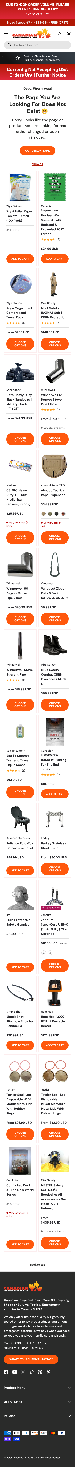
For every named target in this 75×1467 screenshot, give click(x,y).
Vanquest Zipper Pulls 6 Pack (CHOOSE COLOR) (54, 593)
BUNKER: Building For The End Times (53, 764)
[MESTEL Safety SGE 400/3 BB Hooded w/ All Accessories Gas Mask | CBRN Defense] (55, 1161)
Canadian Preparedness (47, 1457)
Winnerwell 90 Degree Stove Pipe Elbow (17, 593)
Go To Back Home (37, 150)
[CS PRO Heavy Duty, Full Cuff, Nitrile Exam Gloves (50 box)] (20, 466)
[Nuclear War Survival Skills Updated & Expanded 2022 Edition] (55, 187)
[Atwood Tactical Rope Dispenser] (55, 466)
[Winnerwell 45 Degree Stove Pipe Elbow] (55, 371)
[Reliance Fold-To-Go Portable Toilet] (20, 819)
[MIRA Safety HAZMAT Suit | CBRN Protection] (55, 284)
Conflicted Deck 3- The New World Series (20, 1190)
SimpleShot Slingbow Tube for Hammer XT (19, 1021)
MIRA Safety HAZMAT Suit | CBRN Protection (54, 312)
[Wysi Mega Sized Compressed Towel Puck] (20, 284)
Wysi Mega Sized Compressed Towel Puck (19, 312)
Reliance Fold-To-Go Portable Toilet (19, 845)
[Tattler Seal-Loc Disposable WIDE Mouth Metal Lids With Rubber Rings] (20, 1071)
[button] (69, 33)
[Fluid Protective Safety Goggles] (20, 896)
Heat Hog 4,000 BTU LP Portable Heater (53, 1021)
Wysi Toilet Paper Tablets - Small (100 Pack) (19, 216)
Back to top (37, 1264)
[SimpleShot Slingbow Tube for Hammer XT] (20, 993)
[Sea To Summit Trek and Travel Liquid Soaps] (20, 732)
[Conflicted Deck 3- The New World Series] (20, 1161)
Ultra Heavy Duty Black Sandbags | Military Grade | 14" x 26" (19, 402)
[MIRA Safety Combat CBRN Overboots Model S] (55, 646)
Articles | (9, 1457)
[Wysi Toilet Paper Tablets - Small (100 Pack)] (20, 187)
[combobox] (37, 45)
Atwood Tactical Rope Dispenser (53, 492)
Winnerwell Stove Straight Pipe (19, 672)
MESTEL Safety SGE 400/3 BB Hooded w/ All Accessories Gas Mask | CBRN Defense (54, 1196)
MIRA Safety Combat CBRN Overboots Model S (54, 677)
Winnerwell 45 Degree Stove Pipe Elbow (51, 399)
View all (37, 164)
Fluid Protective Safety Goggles (18, 922)
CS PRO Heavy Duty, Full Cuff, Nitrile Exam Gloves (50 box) (18, 497)
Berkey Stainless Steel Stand (53, 845)
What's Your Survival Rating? (31, 1359)
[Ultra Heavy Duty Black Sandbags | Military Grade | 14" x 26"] (20, 371)
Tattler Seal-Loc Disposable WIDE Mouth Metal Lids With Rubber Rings (19, 1104)
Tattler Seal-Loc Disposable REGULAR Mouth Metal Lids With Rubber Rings (53, 1104)
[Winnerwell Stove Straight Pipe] (20, 646)
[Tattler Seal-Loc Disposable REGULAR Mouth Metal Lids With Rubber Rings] (55, 1071)
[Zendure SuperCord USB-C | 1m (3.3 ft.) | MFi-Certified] (55, 896)
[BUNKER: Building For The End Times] (55, 732)
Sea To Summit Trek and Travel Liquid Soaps (17, 760)
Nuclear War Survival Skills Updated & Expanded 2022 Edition (52, 224)
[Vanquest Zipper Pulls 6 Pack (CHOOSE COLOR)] (55, 564)
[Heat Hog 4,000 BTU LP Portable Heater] (55, 993)
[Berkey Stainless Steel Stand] (55, 819)
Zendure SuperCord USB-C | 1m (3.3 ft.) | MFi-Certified (54, 927)
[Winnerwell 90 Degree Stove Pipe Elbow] (20, 564)
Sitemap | (19, 1457)
